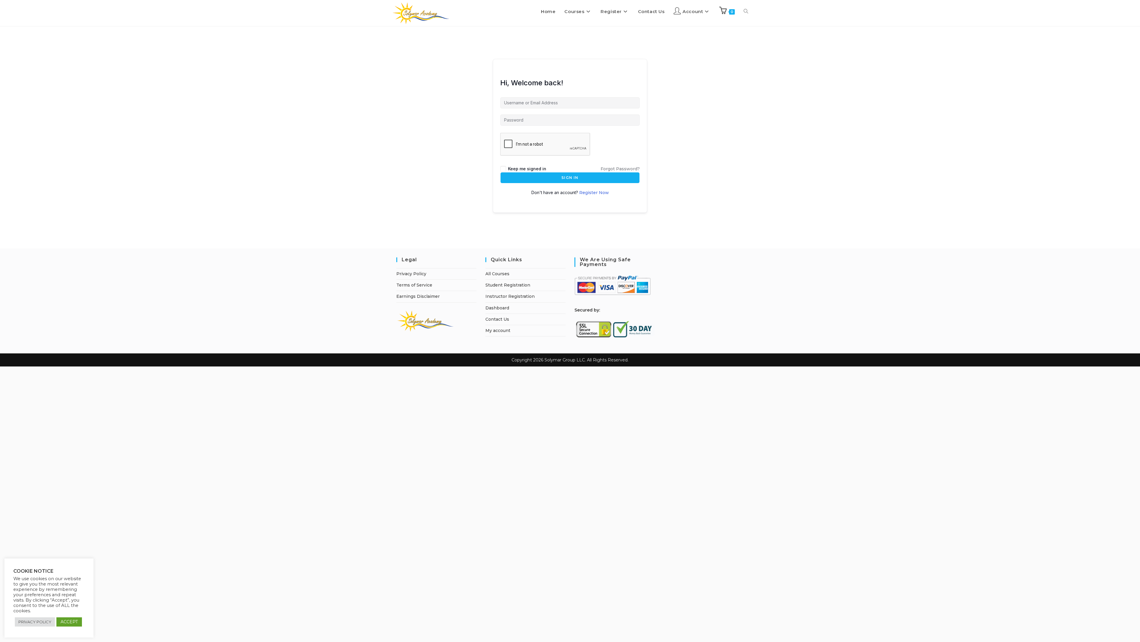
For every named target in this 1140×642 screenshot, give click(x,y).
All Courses (497, 273)
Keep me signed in (527, 168)
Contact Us (497, 319)
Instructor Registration (510, 296)
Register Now (594, 192)
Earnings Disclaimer (418, 296)
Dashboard (497, 308)
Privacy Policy (411, 273)
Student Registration (507, 285)
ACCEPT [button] (69, 621)
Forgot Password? (620, 168)
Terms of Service (414, 285)
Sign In (569, 177)
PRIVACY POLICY (34, 621)
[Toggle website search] (746, 12)
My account (497, 330)
